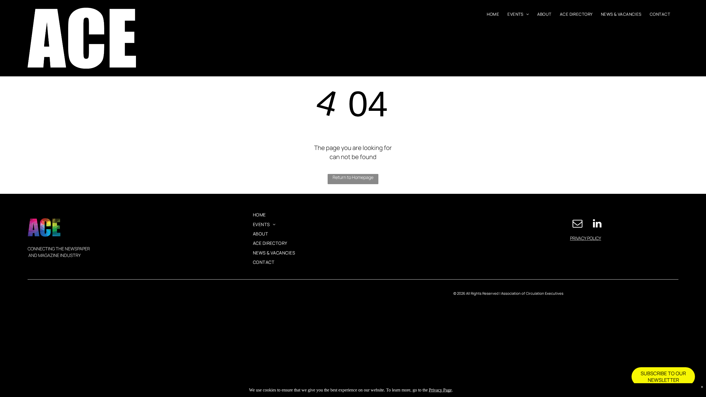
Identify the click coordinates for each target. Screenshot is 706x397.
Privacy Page (440, 390)
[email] (577, 224)
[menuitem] (493, 14)
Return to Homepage (353, 177)
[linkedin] (597, 224)
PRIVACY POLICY (585, 238)
